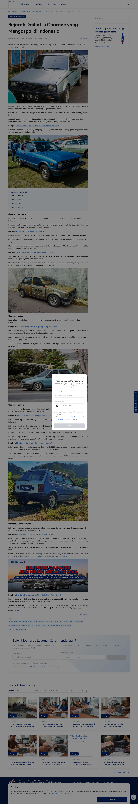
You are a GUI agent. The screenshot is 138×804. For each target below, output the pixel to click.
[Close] (84, 377)
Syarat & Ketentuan (74, 417)
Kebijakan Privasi (62, 419)
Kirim (69, 426)
